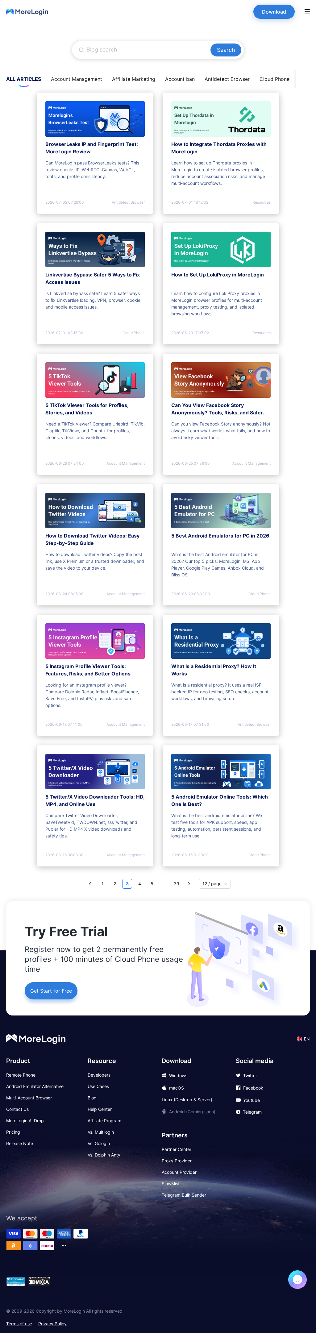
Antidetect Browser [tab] (227, 79)
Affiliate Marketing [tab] (133, 79)
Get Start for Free (51, 991)
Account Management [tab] (76, 79)
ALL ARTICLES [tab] (23, 79)
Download (274, 12)
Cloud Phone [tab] (274, 79)
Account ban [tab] (180, 79)
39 (176, 883)
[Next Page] (189, 884)
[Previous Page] (90, 884)
